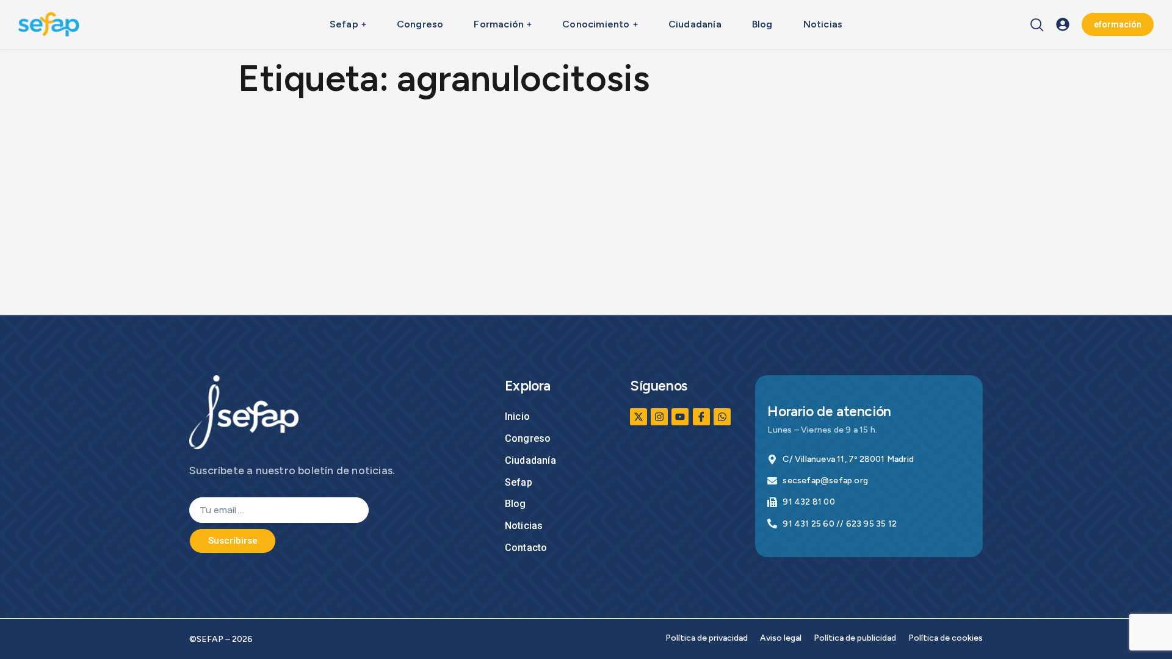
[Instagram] (659, 416)
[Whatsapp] (722, 416)
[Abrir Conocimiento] (635, 24)
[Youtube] (680, 416)
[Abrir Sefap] (363, 24)
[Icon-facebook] (701, 416)
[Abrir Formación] (529, 24)
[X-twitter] (638, 416)
